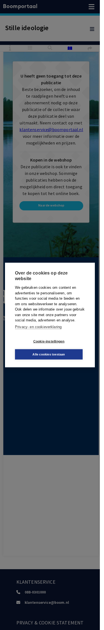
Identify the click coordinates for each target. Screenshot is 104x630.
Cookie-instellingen (49, 341)
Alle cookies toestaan (48, 354)
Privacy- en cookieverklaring (38, 326)
